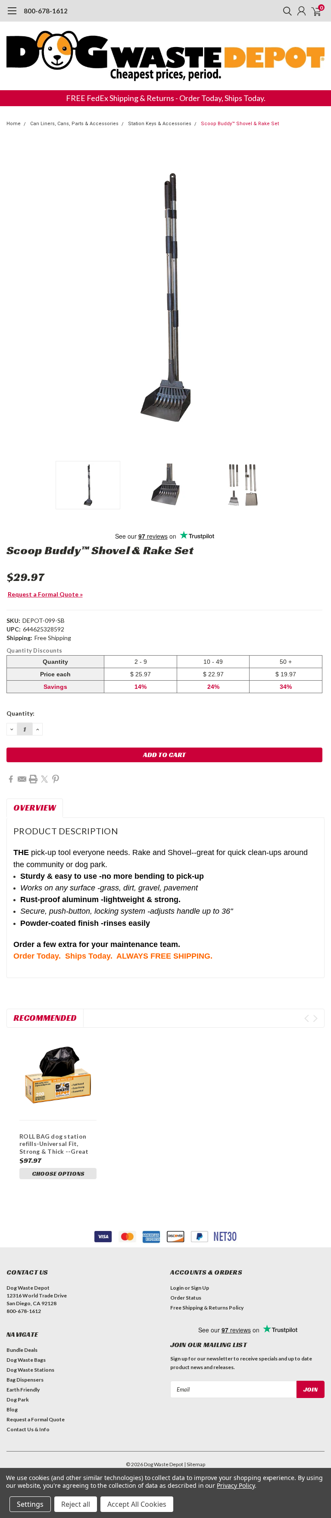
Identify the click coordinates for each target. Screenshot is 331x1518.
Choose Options (58, 1173)
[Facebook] (10, 779)
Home (13, 123)
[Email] (22, 779)
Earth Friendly (23, 1389)
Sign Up (200, 1287)
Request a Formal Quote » (45, 594)
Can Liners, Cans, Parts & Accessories (74, 123)
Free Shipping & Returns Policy (207, 1307)
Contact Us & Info (28, 1429)
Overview (34, 807)
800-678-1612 (46, 11)
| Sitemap (194, 1464)
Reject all (75, 1504)
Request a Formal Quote (35, 1419)
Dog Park (17, 1399)
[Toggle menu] (12, 15)
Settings (30, 1504)
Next (315, 297)
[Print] (33, 779)
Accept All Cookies (136, 1504)
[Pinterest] (55, 779)
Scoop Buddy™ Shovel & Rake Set (240, 123)
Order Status (185, 1297)
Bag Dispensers (25, 1379)
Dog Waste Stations (30, 1370)
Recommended (45, 1017)
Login (177, 1287)
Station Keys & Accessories (159, 123)
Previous (15, 297)
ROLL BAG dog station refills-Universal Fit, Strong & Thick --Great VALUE (54, 1148)
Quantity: (20, 713)
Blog (12, 1409)
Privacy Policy (235, 1485)
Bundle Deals (21, 1350)
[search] (285, 11)
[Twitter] (44, 779)
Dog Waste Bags (26, 1360)
